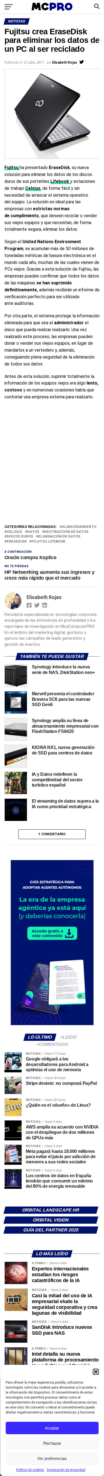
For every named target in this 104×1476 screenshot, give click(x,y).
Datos (33, 532)
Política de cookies (30, 1470)
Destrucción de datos (66, 532)
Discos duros (20, 536)
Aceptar (52, 1428)
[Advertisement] (52, 469)
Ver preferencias (52, 1458)
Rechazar (52, 1443)
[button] (95, 1371)
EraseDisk (17, 541)
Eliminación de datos (59, 536)
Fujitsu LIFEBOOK (48, 541)
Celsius (32, 188)
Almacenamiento (79, 527)
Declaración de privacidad (66, 1470)
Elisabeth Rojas (64, 62)
